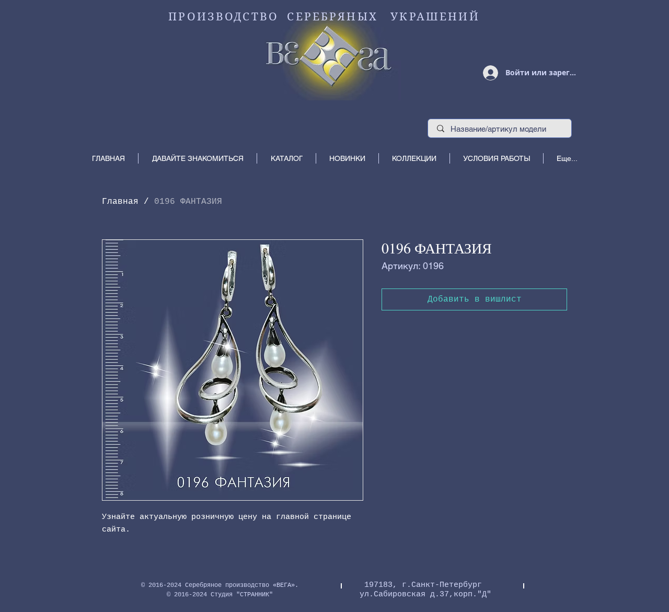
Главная (120, 201)
